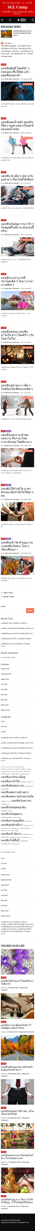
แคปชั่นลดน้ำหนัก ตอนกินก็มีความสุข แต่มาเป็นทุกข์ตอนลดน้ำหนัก (17, 125)
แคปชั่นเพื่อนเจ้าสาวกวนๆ (27, 834)
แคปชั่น (3, 64)
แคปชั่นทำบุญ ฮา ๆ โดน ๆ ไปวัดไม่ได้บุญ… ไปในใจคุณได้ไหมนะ (17, 1201)
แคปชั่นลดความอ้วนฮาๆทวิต (17, 796)
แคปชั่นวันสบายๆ (21, 800)
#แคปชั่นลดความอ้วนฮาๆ (10, 51)
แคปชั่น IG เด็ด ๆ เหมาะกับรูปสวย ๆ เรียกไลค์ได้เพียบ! (17, 177)
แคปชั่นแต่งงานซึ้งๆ (5, 837)
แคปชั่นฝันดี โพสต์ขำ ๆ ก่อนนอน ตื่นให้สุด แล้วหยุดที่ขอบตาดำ (15, 72)
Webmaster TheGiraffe (12, 79)
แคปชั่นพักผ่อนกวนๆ (12, 785)
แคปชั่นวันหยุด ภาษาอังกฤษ (6, 810)
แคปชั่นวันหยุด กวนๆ (5, 804)
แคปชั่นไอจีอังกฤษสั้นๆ (5, 843)
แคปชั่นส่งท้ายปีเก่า (12, 824)
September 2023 (6, 674)
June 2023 (4, 689)
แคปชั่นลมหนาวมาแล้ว (6, 801)
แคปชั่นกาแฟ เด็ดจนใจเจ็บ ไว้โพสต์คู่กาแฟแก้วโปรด (17, 628)
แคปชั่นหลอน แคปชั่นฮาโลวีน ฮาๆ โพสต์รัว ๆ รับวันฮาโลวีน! (17, 335)
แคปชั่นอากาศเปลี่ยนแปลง (25, 828)
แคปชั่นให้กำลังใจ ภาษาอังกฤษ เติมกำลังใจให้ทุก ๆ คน (17, 492)
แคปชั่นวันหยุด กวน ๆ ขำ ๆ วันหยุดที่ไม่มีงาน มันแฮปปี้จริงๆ (17, 227)
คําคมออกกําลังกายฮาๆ (19, 767)
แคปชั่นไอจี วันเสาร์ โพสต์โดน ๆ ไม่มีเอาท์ (14, 623)
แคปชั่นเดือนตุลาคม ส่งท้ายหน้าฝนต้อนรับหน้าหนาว (22, 33)
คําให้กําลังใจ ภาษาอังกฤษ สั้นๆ (7, 769)
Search (3, 606)
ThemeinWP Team (23, 1222)
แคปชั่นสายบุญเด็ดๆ (12, 820)
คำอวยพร (4, 726)
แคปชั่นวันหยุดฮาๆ (11, 813)
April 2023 (4, 700)
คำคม (3, 431)
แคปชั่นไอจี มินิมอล (24, 841)
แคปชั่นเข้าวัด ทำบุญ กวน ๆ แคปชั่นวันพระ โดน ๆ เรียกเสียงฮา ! (17, 546)
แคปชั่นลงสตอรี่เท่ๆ (29, 786)
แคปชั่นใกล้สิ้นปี (10, 840)
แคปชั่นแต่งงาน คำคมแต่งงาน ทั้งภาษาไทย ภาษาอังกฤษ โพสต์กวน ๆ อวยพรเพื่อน (16, 440)
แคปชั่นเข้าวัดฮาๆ (11, 833)
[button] (31, 26)
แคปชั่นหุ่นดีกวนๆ (15, 828)
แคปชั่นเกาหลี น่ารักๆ (5, 830)
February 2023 (5, 710)
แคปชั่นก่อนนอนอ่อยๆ (5, 774)
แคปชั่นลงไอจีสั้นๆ (4, 789)
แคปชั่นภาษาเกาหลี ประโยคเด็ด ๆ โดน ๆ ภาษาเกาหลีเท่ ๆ (17, 281)
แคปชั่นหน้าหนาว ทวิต (28, 825)
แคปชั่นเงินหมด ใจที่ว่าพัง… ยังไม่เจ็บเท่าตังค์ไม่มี (16, 639)
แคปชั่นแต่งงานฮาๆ (26, 837)
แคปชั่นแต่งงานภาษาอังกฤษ (15, 837)
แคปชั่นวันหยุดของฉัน (13, 807)
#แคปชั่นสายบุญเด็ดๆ (9, 46)
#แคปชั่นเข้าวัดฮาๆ (24, 46)
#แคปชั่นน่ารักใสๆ (24, 48)
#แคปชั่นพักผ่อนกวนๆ (19, 54)
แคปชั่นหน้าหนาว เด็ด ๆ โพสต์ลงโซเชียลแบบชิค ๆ (17, 387)
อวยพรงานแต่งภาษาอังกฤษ (17, 771)
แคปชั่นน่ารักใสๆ (10, 781)
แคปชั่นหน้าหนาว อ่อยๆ (6, 828)
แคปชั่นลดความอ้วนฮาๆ (15, 792)
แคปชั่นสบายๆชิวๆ (17, 817)
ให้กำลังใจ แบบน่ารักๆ (15, 843)
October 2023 (5, 669)
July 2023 (4, 684)
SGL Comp (17, 7)
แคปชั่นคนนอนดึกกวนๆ (15, 774)
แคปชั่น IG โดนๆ (26, 771)
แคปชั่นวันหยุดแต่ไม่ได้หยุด (6, 817)
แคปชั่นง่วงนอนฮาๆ (25, 774)
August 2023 (5, 679)
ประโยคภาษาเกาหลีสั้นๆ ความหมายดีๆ (22, 769)
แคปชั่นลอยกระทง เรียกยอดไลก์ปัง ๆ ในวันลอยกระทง (17, 1156)
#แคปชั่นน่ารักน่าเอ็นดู (9, 48)
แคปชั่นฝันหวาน (30, 781)
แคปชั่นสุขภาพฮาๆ (29, 821)
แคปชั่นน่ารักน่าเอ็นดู (13, 777)
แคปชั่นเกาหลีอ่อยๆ (15, 830)
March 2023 (5, 705)
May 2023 (4, 694)
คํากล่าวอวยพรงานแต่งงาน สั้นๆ (7, 767)
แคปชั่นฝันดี (23, 781)
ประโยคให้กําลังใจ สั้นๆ (6, 771)
